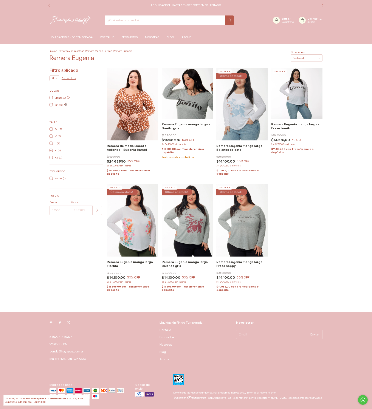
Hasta (74, 202)
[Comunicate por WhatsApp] (363, 400)
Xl (52, 78)
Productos (130, 37)
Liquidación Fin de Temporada (71, 37)
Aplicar (97, 210)
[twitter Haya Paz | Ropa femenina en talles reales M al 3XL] (68, 322)
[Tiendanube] (190, 398)
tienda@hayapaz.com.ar (66, 351)
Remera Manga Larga (98, 50)
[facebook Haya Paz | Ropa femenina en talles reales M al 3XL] (59, 322)
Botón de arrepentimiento (261, 392)
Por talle (107, 37)
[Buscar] (229, 20)
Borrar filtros (69, 78)
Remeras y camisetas (70, 50)
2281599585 (58, 344)
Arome (186, 37)
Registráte (288, 21)
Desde (53, 202)
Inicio (53, 50)
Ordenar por (298, 52)
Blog (170, 37)
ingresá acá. (238, 392)
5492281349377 (61, 337)
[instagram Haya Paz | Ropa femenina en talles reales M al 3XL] (51, 322)
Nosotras (152, 37)
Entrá (285, 18)
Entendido (40, 401)
